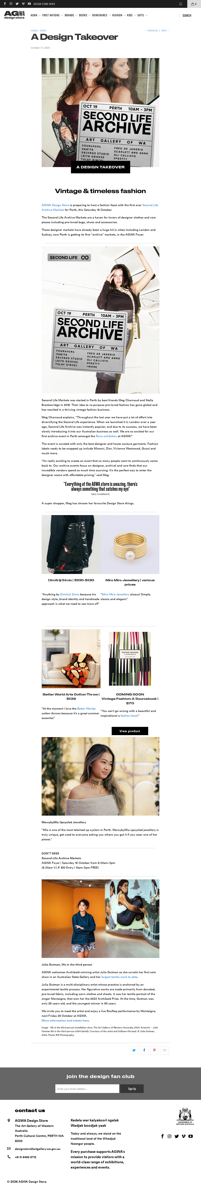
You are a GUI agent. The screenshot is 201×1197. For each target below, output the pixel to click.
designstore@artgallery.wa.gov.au (37, 1149)
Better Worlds (86, 708)
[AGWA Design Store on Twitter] (17, 3)
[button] (36, 15)
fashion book (129, 715)
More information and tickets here (65, 1020)
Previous (152, 30)
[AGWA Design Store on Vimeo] (23, 3)
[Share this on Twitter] (134, 1050)
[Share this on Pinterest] (154, 1050)
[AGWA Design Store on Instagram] (10, 3)
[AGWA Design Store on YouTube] (29, 3)
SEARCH (187, 15)
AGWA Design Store (55, 205)
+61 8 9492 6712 (25, 1157)
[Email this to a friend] (165, 1050)
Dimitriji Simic (69, 594)
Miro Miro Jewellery (115, 594)
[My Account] (180, 4)
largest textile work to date (119, 977)
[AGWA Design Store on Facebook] (4, 3)
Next (165, 30)
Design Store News (44, 3)
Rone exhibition (106, 436)
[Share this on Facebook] (144, 1050)
